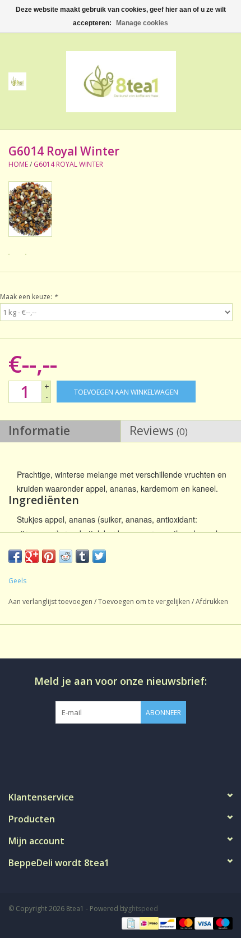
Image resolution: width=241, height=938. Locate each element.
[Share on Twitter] (99, 556)
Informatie (39, 430)
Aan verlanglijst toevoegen (50, 601)
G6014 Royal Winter (68, 164)
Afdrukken (212, 601)
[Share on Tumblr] (82, 556)
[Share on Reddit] (65, 556)
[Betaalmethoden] (130, 922)
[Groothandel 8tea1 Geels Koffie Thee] (138, 80)
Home (18, 164)
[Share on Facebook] (15, 556)
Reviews (158, 430)
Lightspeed (140, 908)
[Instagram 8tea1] (120, 747)
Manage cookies (142, 23)
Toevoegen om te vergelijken (145, 601)
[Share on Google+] (32, 556)
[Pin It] (48, 556)
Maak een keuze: (29, 296)
